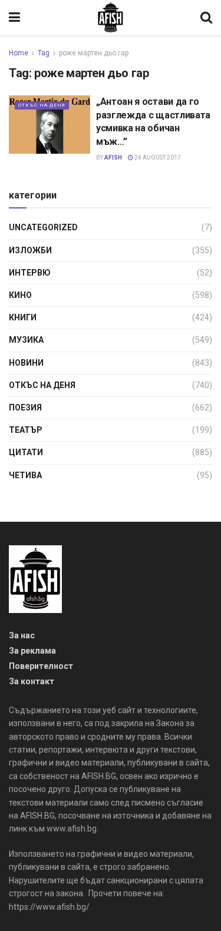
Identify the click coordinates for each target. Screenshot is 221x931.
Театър (25, 430)
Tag (44, 53)
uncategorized (43, 227)
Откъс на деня (41, 105)
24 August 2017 (157, 157)
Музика (26, 339)
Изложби (30, 250)
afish (113, 157)
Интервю (30, 272)
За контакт (31, 681)
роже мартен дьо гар (93, 53)
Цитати (26, 452)
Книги (23, 317)
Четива (25, 475)
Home (18, 53)
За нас (22, 635)
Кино (20, 295)
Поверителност (41, 666)
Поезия (25, 407)
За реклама (32, 650)
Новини (26, 362)
